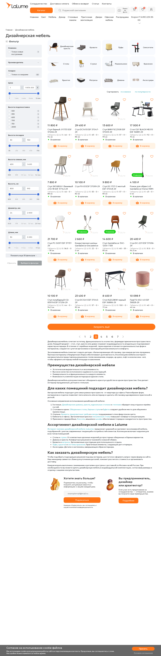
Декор (62, 17)
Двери (98, 17)
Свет (43, 17)
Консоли (81, 419)
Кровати (65, 414)
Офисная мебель (109, 18)
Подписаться (82, 500)
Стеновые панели (73, 18)
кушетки (62, 444)
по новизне (126, 92)
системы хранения (76, 444)
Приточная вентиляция (87, 18)
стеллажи (116, 405)
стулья (63, 437)
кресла (87, 405)
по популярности (143, 92)
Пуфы (55, 444)
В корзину (62, 146)
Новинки (34, 17)
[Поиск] (59, 10)
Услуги (134, 17)
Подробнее (128, 500)
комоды (94, 414)
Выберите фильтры (29, 263)
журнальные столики (100, 405)
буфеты (106, 409)
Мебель (52, 17)
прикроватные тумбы (79, 414)
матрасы (66, 442)
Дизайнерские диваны (72, 405)
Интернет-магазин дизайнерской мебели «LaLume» (71, 429)
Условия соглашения (143, 653)
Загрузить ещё (101, 326)
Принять (143, 648)
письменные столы (101, 416)
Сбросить (11, 263)
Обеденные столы (78, 409)
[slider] (9, 93)
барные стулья (94, 409)
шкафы (99, 419)
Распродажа (122, 17)
